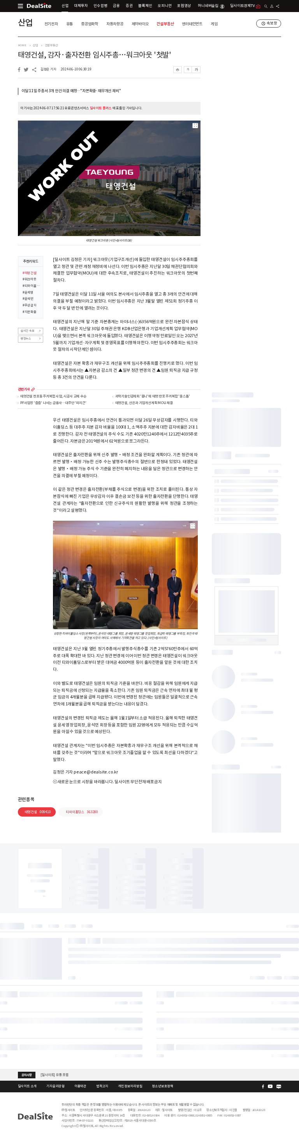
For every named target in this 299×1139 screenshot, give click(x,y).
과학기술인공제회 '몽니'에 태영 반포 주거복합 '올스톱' (152, 397)
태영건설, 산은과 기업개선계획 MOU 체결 (144, 403)
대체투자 (81, 5)
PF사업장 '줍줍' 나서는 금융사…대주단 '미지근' (53, 403)
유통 (69, 23)
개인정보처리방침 (130, 1086)
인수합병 (100, 5)
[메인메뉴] (20, 6)
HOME (22, 45)
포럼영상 (184, 5)
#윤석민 (28, 298)
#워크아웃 (30, 279)
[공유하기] (277, 6)
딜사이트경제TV (242, 5)
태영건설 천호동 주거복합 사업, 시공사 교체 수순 (53, 397)
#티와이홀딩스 (31, 285)
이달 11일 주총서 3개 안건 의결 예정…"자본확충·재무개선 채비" (71, 91)
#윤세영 (28, 292)
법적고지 (102, 1086)
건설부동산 (165, 23)
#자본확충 (30, 311)
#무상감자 (30, 305)
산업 (65, 5)
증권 (129, 5)
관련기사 (24, 389)
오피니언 (164, 5)
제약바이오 (140, 23)
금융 (116, 5)
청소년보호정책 (162, 1086)
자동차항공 (114, 23)
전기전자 (51, 23)
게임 (214, 23)
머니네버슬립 (208, 5)
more (33, 389)
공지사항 (26, 1075)
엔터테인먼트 (192, 23)
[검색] (266, 6)
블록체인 (145, 5)
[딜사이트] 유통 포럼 (54, 1074)
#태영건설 (30, 273)
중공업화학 (89, 23)
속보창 (272, 23)
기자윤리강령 (55, 1086)
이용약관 (80, 1086)
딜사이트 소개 (27, 1086)
